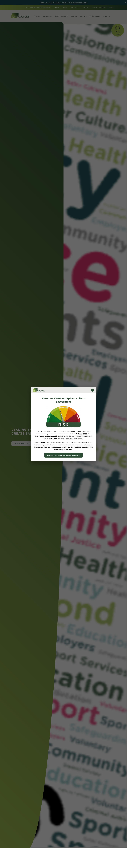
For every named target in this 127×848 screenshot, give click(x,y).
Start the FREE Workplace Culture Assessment (63, 455)
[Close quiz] (92, 390)
